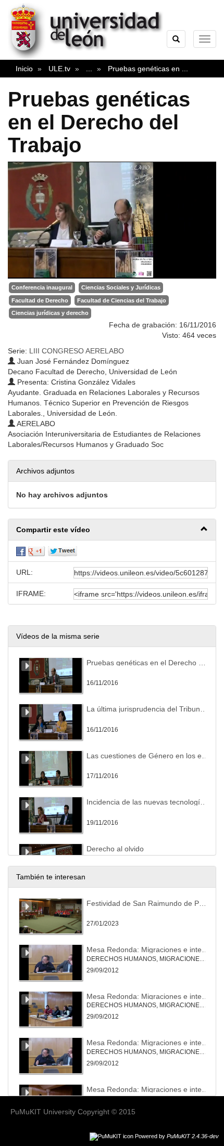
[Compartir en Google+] (36, 551)
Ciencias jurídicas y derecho (50, 313)
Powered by (177, 1136)
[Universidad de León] (90, 57)
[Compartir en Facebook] (21, 551)
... (89, 68)
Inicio (24, 68)
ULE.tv (59, 68)
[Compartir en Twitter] (62, 551)
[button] (112, 530)
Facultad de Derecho (39, 300)
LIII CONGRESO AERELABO (76, 351)
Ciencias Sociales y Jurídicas (120, 287)
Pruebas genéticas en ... (148, 68)
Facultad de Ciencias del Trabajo (121, 300)
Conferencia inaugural (41, 287)
